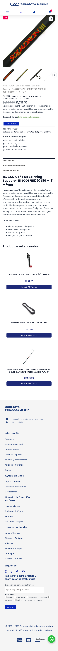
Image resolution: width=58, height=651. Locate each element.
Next (55, 75)
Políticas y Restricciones (16, 459)
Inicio (5, 86)
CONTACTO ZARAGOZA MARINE (17, 408)
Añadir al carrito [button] (29, 287)
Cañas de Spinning (36, 132)
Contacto (9, 439)
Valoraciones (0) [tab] (11, 170)
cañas (9, 106)
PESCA (11, 86)
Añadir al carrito (11, 123)
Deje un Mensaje (13, 481)
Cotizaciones (11, 491)
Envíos (8, 470)
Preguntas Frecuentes (15, 486)
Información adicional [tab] (14, 165)
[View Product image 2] (22, 75)
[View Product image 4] (49, 75)
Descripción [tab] (9, 161)
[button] (7, 12)
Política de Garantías (14, 465)
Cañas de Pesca (23, 86)
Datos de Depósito (13, 454)
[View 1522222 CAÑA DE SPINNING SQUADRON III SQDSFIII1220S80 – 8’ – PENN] (8, 75)
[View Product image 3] (36, 75)
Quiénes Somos (12, 449)
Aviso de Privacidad (14, 444)
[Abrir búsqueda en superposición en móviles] (21, 12)
